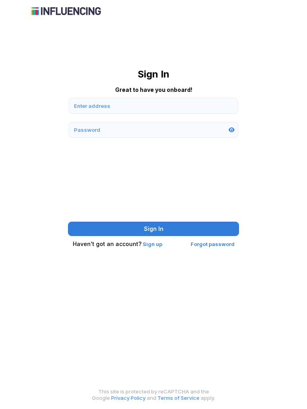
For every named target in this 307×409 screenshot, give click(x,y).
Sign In (153, 228)
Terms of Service (178, 398)
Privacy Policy (128, 398)
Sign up (152, 244)
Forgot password (213, 244)
